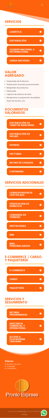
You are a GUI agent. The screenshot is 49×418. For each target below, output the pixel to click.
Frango (24, 414)
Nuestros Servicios (14, 364)
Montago (23, 411)
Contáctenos (11, 368)
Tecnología (11, 366)
